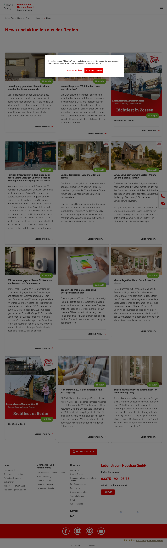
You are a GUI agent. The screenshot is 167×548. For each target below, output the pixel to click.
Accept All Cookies (94, 70)
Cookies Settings (74, 70)
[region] (84, 66)
